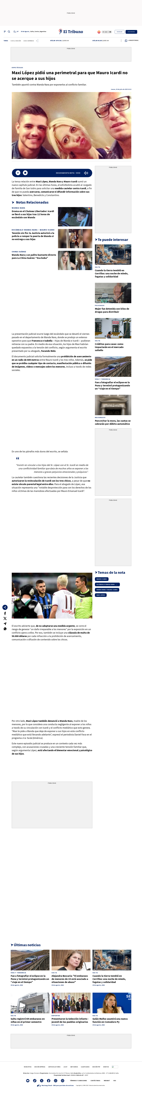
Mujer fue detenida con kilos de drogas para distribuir (112, 310)
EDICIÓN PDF (96, 1067)
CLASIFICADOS (85, 1067)
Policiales (99, 305)
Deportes (56, 1016)
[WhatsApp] (55, 1080)
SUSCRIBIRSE (131, 31)
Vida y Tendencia (102, 379)
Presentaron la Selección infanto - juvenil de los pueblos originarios (70, 1020)
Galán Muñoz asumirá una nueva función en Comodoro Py (110, 1020)
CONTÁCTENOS (95, 1080)
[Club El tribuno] (115, 1067)
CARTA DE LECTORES (54, 1067)
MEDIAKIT (107, 1080)
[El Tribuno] (71, 31)
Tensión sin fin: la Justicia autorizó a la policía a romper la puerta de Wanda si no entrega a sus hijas (33, 236)
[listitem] (16, 31)
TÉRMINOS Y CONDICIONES (78, 1080)
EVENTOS (106, 1067)
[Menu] (5, 31)
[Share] (5, 607)
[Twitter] (41, 1080)
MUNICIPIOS (27, 1067)
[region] (71, 54)
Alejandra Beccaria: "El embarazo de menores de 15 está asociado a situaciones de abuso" (70, 979)
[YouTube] (27, 1080)
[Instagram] (62, 1080)
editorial (33, 41)
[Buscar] (9, 31)
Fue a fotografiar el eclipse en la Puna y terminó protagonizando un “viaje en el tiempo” (112, 385)
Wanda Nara (18, 208)
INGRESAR (119, 31)
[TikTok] (34, 1080)
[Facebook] (48, 1080)
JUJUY (65, 1067)
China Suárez (19, 252)
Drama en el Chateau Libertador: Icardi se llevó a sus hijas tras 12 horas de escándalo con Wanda (33, 214)
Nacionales (100, 417)
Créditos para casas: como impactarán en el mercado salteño (109, 347)
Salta (97, 267)
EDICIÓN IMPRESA (39, 1067)
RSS (115, 1080)
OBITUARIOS (74, 1067)
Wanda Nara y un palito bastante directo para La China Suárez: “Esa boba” (34, 256)
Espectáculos (17, 67)
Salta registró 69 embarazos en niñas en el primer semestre (28, 1020)
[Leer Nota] (18, 173)
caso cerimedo (22, 41)
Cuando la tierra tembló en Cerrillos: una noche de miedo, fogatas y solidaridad (111, 273)
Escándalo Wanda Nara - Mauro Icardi (33, 230)
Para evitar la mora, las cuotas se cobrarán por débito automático (113, 422)
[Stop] (25, 173)
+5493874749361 (133, 40)
